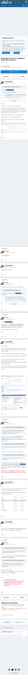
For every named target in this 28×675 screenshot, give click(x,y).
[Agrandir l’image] (1, 470)
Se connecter (6, 52)
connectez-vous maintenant (7, 605)
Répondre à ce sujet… (9, 615)
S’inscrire (17, 52)
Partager (7, 622)
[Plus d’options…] (25, 82)
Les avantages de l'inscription (18, 43)
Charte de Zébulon (6, 45)
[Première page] (2, 76)
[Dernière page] (26, 76)
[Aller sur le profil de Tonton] (2, 252)
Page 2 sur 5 (14, 76)
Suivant (23, 76)
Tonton (16, 86)
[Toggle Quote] (3, 86)
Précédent (6, 76)
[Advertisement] (14, 22)
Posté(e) (10, 83)
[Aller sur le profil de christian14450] (2, 82)
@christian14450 (10, 89)
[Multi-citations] (2, 138)
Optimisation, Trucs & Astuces (16, 67)
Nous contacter (14, 673)
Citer (5, 137)
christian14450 (6, 66)
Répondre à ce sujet (14, 71)
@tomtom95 (18, 293)
